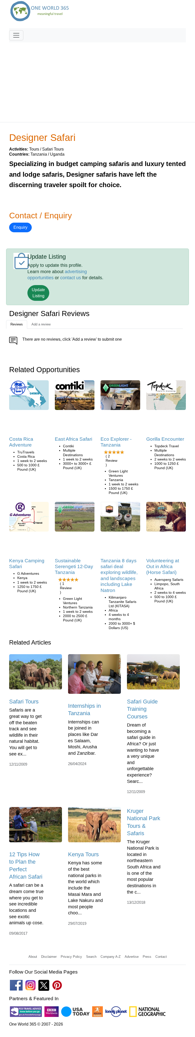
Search (91, 957)
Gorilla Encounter (165, 439)
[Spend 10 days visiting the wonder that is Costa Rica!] (29, 397)
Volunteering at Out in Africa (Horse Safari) (162, 566)
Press (147, 957)
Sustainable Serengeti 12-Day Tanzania (74, 566)
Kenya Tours (83, 854)
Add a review (41, 324)
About (32, 957)
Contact (161, 957)
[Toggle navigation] (16, 35)
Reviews (16, 324)
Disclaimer (49, 957)
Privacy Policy (71, 957)
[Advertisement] (97, 80)
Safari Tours (24, 701)
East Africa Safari (73, 439)
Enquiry (20, 227)
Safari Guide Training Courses (142, 709)
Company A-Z (111, 957)
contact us (70, 277)
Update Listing (38, 293)
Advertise (132, 957)
